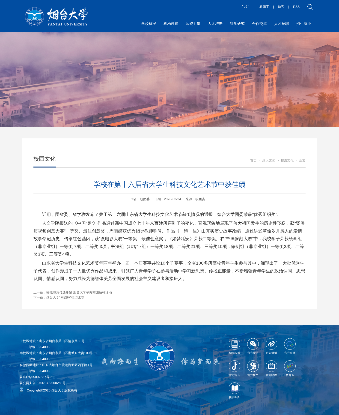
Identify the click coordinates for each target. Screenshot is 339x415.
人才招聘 (281, 24)
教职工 (264, 7)
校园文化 (287, 160)
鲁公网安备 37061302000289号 (43, 383)
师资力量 (193, 24)
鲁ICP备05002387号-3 (36, 377)
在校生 (246, 7)
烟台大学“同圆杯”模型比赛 (65, 297)
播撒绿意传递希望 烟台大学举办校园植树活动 (79, 292)
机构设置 (171, 24)
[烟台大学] (56, 17)
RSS (296, 7)
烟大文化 (268, 160)
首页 (253, 160)
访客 (281, 7)
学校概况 (148, 24)
